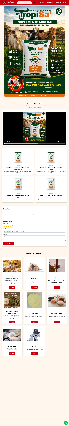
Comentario (5, 234)
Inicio (35, 2)
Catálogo (42, 2)
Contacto (58, 2)
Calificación (5, 223)
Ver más (12, 287)
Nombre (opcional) (7, 228)
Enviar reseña (8, 243)
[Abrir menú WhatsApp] (66, 423)
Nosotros (50, 2)
